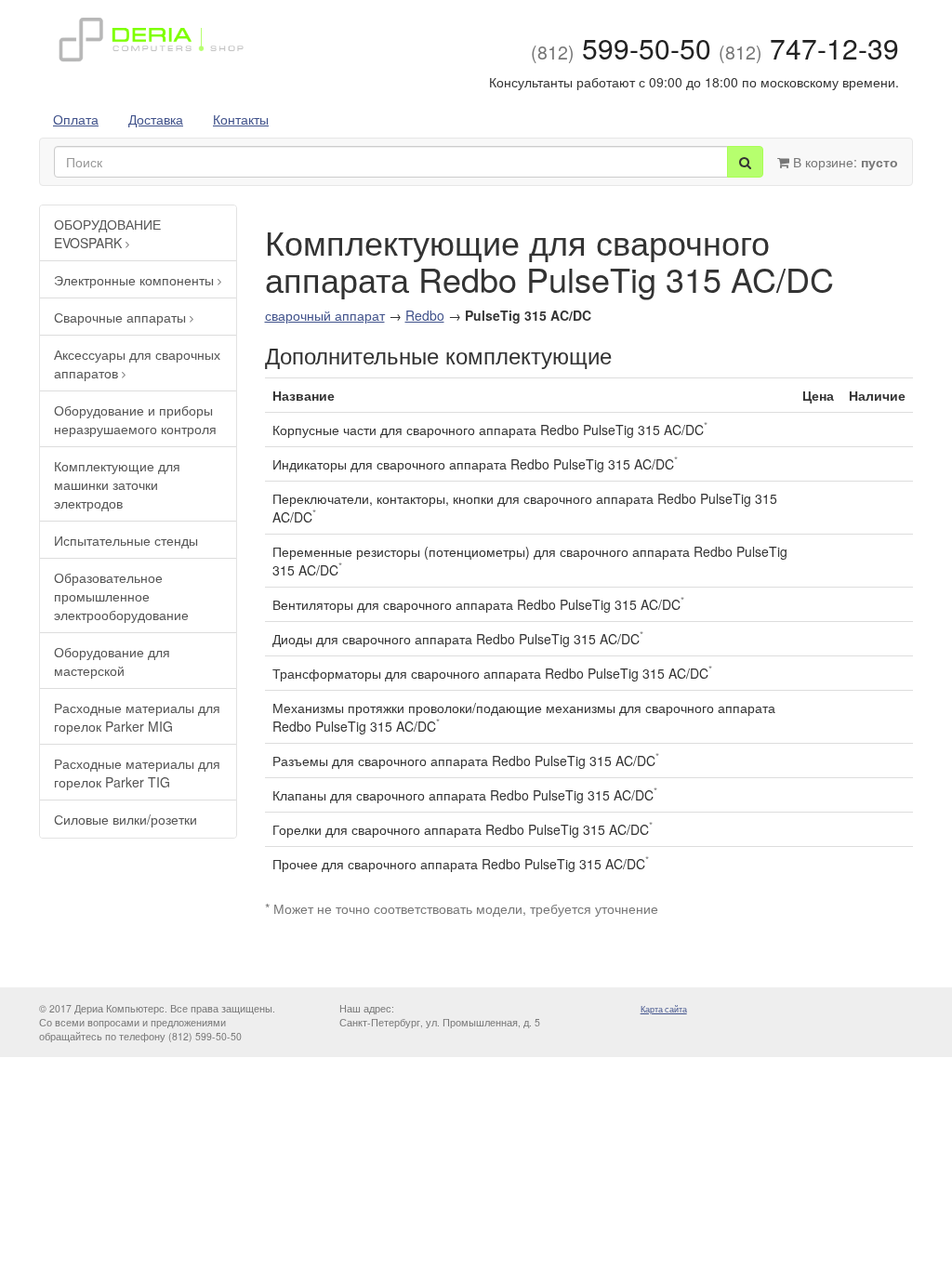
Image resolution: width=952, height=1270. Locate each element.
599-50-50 (621, 48)
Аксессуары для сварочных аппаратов (137, 363)
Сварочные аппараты (122, 317)
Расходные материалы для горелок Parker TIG (137, 772)
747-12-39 (809, 48)
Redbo (424, 315)
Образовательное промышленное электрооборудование (121, 596)
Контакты (241, 119)
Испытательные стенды (126, 540)
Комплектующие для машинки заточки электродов (117, 484)
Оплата (76, 119)
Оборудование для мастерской (112, 661)
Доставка (155, 119)
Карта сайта (664, 1009)
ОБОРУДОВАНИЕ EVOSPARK (107, 233)
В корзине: (843, 161)
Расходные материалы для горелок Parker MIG (137, 716)
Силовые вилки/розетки (125, 819)
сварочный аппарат (325, 315)
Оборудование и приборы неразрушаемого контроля (135, 419)
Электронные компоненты (136, 280)
